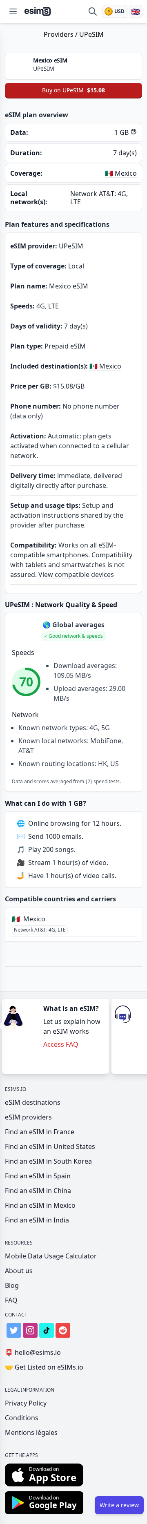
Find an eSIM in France (39, 1131)
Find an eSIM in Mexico (40, 1205)
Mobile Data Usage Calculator (51, 1255)
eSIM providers (28, 1117)
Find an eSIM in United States (50, 1146)
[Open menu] (13, 11)
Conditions (21, 1417)
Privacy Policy (26, 1403)
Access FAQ (60, 1044)
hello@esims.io (33, 1352)
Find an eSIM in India (37, 1220)
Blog (12, 1285)
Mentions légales (31, 1432)
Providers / (61, 34)
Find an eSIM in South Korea (48, 1161)
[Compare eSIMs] (93, 11)
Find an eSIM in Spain (38, 1175)
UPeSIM (91, 34)
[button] (73, 636)
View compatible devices (76, 574)
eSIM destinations (32, 1102)
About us (19, 1270)
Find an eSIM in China (38, 1190)
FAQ (11, 1300)
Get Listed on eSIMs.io (44, 1367)
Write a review (119, 1505)
